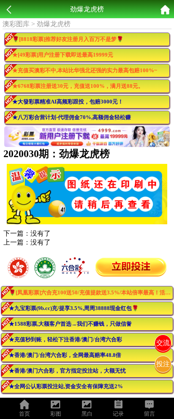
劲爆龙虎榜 (54, 23)
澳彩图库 (16, 23)
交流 (163, 342)
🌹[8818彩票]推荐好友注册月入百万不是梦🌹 (67, 39)
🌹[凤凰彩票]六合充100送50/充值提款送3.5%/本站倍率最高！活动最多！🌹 (91, 292)
